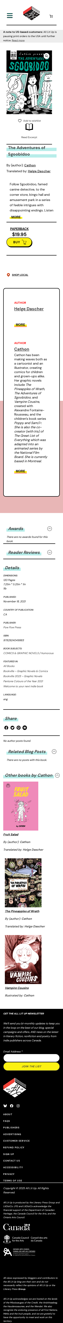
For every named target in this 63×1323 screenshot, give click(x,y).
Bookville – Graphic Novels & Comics (25, 671)
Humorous (47, 653)
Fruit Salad (10, 834)
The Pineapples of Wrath (22, 911)
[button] (46, 56)
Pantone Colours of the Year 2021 (23, 681)
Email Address (12, 1051)
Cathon (30, 165)
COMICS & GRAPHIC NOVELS (21, 653)
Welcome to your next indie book (23, 686)
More (16, 217)
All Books (8, 666)
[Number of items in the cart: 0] (51, 16)
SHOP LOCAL (20, 275)
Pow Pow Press (12, 627)
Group (21, 1289)
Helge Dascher (39, 171)
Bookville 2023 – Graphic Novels (22, 676)
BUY (16, 242)
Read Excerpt (29, 137)
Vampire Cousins (17, 988)
